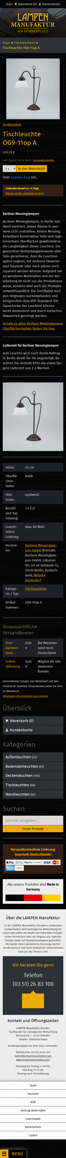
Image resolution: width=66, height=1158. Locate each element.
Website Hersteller (35, 578)
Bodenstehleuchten (25, 766)
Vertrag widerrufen (33, 1110)
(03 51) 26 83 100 (33, 984)
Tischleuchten (24, 42)
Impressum (33, 1118)
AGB (33, 1102)
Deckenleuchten (22, 775)
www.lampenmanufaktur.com (33, 1060)
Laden (33, 1135)
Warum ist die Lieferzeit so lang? (25, 193)
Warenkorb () (27, 4)
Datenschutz (33, 1127)
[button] (13, 1154)
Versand (33, 1093)
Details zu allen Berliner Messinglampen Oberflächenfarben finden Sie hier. (33, 326)
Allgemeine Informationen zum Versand (25, 696)
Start (9, 4)
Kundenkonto (51, 4)
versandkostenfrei (43, 160)
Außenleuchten (21, 757)
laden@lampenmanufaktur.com (33, 1056)
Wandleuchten (20, 794)
